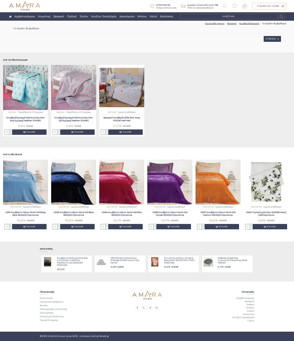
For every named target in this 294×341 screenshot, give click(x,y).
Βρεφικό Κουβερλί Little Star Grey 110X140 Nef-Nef (122, 119)
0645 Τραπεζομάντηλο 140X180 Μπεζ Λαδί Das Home (266, 213)
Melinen (12, 112)
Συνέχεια (271, 39)
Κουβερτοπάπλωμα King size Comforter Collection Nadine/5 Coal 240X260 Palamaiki (72, 261)
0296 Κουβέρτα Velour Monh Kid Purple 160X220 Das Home (169, 213)
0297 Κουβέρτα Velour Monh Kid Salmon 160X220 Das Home (218, 213)
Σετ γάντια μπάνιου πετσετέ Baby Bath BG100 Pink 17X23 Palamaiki (179, 260)
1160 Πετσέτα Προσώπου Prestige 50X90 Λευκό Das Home (125, 260)
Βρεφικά (231, 24)
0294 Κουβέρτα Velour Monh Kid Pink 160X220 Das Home (122, 213)
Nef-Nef (112, 112)
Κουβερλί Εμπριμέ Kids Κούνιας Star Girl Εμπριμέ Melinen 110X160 (74, 119)
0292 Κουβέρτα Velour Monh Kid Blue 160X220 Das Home (74, 213)
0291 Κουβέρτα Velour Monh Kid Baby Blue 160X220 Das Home (25, 213)
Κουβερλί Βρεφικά (249, 24)
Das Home (15, 207)
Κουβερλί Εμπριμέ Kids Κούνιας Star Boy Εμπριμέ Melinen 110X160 (25, 119)
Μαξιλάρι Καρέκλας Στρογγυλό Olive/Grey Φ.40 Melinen (232, 260)
